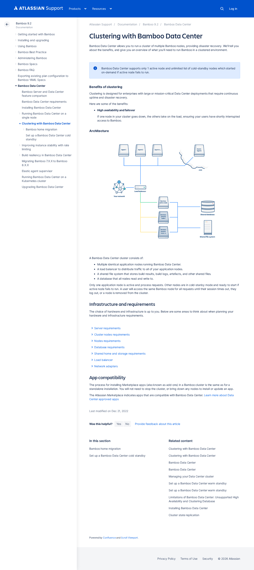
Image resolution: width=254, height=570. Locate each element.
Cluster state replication (184, 515)
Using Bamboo (27, 46)
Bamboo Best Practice (32, 52)
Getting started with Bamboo (36, 34)
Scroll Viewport (129, 537)
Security (207, 558)
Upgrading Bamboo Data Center (42, 186)
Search (222, 9)
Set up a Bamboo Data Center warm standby (197, 483)
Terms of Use (188, 558)
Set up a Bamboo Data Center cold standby (117, 455)
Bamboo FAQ (26, 70)
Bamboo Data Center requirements (44, 101)
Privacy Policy (166, 558)
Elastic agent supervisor (37, 171)
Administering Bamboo (32, 58)
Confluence (109, 537)
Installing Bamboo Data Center (41, 107)
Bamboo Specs (27, 64)
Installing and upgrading (33, 40)
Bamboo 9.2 (23, 23)
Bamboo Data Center (31, 85)
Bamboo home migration (41, 129)
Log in (233, 8)
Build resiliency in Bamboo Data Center (46, 155)
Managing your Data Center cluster (191, 476)
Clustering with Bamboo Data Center (46, 123)
